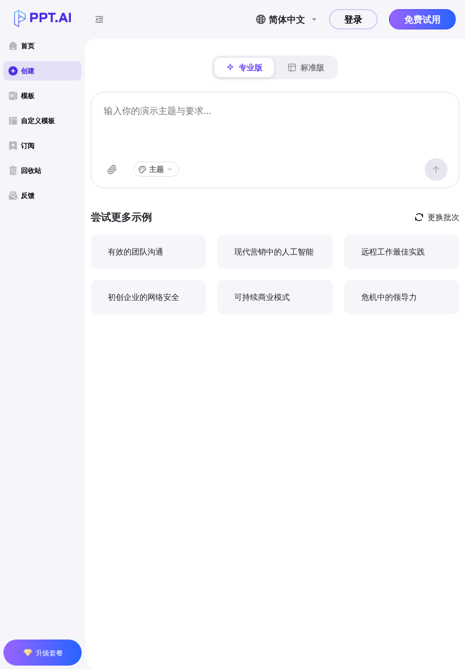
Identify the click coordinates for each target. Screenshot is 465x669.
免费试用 (422, 19)
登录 (353, 19)
